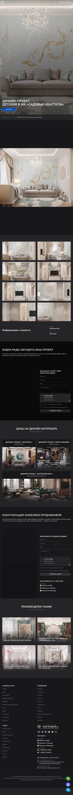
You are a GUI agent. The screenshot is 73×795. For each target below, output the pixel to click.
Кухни (39, 708)
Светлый (52, 334)
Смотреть (9, 109)
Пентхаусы (5, 714)
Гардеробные (41, 704)
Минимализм (6, 741)
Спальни (39, 701)
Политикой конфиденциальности (55, 404)
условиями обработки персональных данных (58, 407)
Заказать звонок (65, 2)
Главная (4, 689)
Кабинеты (40, 711)
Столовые (40, 692)
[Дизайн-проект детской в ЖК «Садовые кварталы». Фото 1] (36, 177)
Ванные (39, 717)
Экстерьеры (5, 695)
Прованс (4, 757)
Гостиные (40, 689)
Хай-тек (4, 754)
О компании (5, 717)
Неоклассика (54, 328)
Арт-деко (5, 751)
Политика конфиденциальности (59, 778)
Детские (39, 695)
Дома (3, 711)
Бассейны (40, 720)
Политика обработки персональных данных (36, 778)
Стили (4, 708)
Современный (6, 729)
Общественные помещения (10, 704)
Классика (4, 738)
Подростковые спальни (44, 714)
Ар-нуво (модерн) (7, 735)
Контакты (5, 720)
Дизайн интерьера (7, 698)
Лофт (3, 732)
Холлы (39, 698)
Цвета (4, 692)
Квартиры (5, 701)
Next (69, 177)
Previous (4, 177)
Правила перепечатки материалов (13, 778)
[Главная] (2, 117)
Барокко (4, 744)
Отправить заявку (55, 410)
